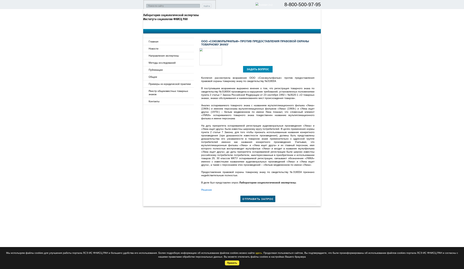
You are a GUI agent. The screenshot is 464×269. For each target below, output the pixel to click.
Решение (206, 189)
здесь (258, 252)
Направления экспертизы (164, 55)
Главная (153, 41)
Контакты (154, 101)
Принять (232, 263)
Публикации (156, 69)
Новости (153, 48)
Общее (153, 76)
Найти (207, 6)
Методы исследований (162, 62)
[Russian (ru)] (264, 5)
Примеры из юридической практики (170, 83)
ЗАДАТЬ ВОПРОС (258, 69)
